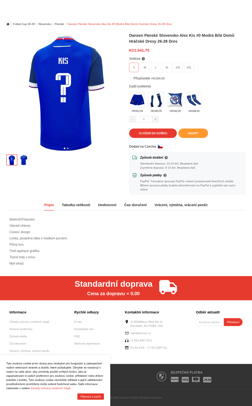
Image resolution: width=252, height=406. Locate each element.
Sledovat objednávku (87, 343)
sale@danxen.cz (140, 333)
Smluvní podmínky (20, 329)
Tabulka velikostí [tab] (76, 205)
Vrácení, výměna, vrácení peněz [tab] (181, 205)
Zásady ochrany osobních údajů (29, 321)
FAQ (77, 336)
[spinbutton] (143, 119)
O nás (78, 321)
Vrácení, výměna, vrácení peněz (29, 350)
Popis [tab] (49, 205)
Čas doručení (17, 343)
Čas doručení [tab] (135, 205)
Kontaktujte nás (84, 329)
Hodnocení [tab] (107, 205)
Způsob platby (18, 336)
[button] (132, 119)
